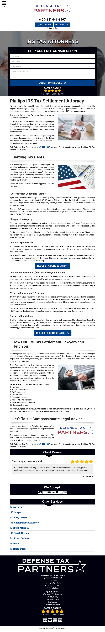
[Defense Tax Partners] (52, 565)
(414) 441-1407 (54, 19)
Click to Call (45, 25)
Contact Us (62, 25)
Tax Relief (15, 543)
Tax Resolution (18, 549)
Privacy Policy (52, 597)
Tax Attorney (17, 507)
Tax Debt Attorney (19, 528)
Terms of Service (52, 599)
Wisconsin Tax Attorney (52, 594)
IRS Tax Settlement (20, 533)
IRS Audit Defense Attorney (24, 522)
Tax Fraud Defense (19, 538)
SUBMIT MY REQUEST (51, 83)
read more (84, 470)
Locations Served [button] (52, 605)
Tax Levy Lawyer (18, 517)
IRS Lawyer (16, 512)
